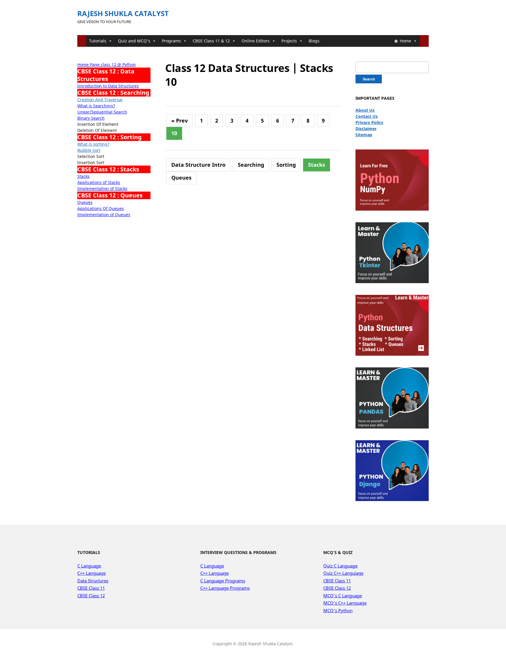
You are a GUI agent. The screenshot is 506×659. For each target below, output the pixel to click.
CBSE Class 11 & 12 (211, 41)
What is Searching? (96, 106)
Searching (251, 164)
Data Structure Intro (198, 164)
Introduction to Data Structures (108, 86)
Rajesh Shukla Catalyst (123, 13)
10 (174, 133)
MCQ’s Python (338, 610)
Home (405, 41)
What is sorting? (93, 144)
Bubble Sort (88, 150)
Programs (171, 41)
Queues (85, 202)
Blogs (314, 41)
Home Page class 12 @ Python (106, 64)
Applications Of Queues (100, 208)
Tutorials (97, 41)
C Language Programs (222, 581)
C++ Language (91, 573)
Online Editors (256, 41)
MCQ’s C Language (342, 595)
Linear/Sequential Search (102, 112)
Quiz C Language (340, 566)
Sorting (286, 164)
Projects (289, 41)
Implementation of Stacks (102, 188)
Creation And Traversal (99, 99)
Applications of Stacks (98, 182)
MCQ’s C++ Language (345, 603)
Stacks (83, 176)
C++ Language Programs (225, 588)
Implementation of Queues (103, 214)
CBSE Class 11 (91, 588)
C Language (89, 566)
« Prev (179, 120)
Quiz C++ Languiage (343, 573)
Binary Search (91, 118)
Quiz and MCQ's (134, 41)
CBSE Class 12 (91, 595)
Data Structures (92, 581)
